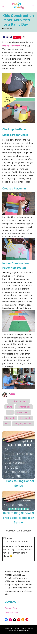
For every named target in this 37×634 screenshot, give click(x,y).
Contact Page (11, 608)
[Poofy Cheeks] (18, 6)
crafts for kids (24, 407)
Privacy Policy (11, 613)
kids (7, 423)
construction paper (18, 401)
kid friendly (25, 418)
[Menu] (3, 6)
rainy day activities (23, 423)
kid (10, 412)
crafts (9, 407)
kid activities (23, 412)
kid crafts (10, 418)
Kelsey (12, 393)
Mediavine (25, 630)
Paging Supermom (11, 46)
